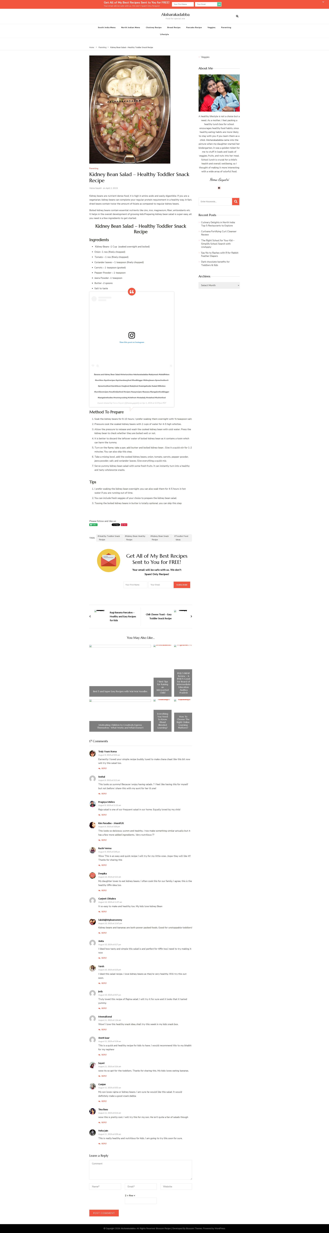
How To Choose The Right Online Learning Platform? (183, 722)
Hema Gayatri (95, 188)
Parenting (226, 27)
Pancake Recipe (194, 27)
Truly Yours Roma (107, 751)
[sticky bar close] (323, 2)
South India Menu (107, 27)
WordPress (220, 1228)
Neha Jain (103, 1130)
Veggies (211, 27)
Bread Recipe (173, 27)
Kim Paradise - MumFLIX (111, 823)
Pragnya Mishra (106, 801)
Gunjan (102, 1084)
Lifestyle (164, 34)
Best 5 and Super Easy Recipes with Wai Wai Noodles (120, 691)
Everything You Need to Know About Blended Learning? (162, 720)
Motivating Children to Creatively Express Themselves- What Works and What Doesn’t (120, 726)
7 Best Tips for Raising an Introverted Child (163, 687)
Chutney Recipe (154, 27)
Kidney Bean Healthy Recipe (135, 538)
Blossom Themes (194, 1228)
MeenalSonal (105, 1016)
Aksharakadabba (175, 14)
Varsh (101, 966)
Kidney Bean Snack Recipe (160, 538)
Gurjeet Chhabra (107, 898)
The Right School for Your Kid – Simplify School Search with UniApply (217, 243)
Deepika (102, 873)
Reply (104, 768)
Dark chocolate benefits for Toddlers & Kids (215, 263)
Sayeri (101, 1063)
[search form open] (237, 16)
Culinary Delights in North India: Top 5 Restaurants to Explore (218, 224)
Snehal (101, 776)
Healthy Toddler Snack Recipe (109, 538)
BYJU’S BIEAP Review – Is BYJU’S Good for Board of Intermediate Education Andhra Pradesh (183, 683)
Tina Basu (103, 1109)
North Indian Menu (130, 27)
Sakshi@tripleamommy (110, 919)
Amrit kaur (103, 1037)
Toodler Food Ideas (182, 538)
